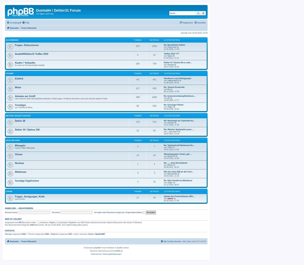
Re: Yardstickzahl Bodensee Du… (179, 145)
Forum (9, 191)
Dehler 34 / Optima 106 (27, 129)
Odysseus (171, 47)
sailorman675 (173, 80)
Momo (170, 165)
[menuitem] (25, 23)
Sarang (170, 65)
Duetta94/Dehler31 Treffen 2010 (31, 54)
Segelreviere (13, 140)
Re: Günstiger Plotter (173, 105)
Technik (10, 73)
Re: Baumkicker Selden (174, 45)
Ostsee (18, 154)
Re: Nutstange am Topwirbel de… (179, 121)
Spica (169, 56)
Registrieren (26, 208)
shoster (170, 123)
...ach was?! (172, 131)
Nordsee (19, 163)
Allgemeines (12, 40)
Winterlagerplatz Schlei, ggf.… (178, 154)
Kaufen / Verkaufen (25, 62)
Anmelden (10, 208)
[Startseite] (21, 11)
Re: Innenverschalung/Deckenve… (180, 96)
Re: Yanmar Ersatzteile (174, 87)
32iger (170, 107)
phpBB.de (118, 251)
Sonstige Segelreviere (27, 180)
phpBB (97, 248)
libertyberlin (172, 174)
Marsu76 (171, 156)
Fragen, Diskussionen (27, 45)
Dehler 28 (20, 121)
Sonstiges (20, 105)
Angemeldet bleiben (134, 212)
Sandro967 (100, 234)
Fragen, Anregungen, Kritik (30, 196)
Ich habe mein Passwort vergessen (109, 212)
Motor (18, 87)
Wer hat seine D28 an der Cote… (179, 172)
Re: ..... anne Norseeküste (175, 163)
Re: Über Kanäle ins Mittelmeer (178, 180)
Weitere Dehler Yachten (18, 116)
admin (170, 198)
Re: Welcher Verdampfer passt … (179, 129)
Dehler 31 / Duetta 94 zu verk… (178, 62)
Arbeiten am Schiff (25, 96)
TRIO (169, 147)
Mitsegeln (20, 145)
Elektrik (19, 78)
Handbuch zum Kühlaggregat (177, 78)
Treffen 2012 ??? (171, 54)
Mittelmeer (20, 172)
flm (168, 89)
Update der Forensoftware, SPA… (179, 196)
